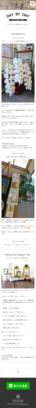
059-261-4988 (18, 401)
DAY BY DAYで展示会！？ (18, 157)
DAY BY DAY (14, 404)
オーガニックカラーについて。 (18, 245)
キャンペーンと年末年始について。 (18, 41)
